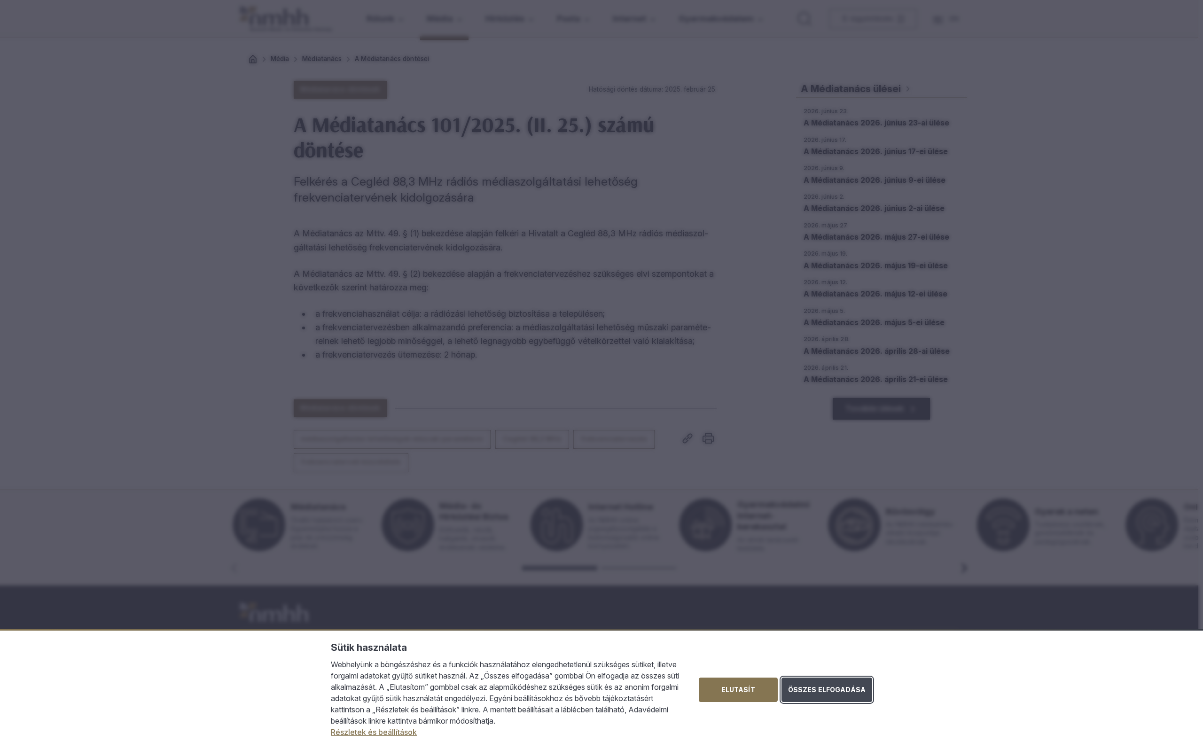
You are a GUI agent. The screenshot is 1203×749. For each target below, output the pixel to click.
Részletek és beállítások (374, 732)
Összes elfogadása (827, 690)
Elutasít (738, 690)
